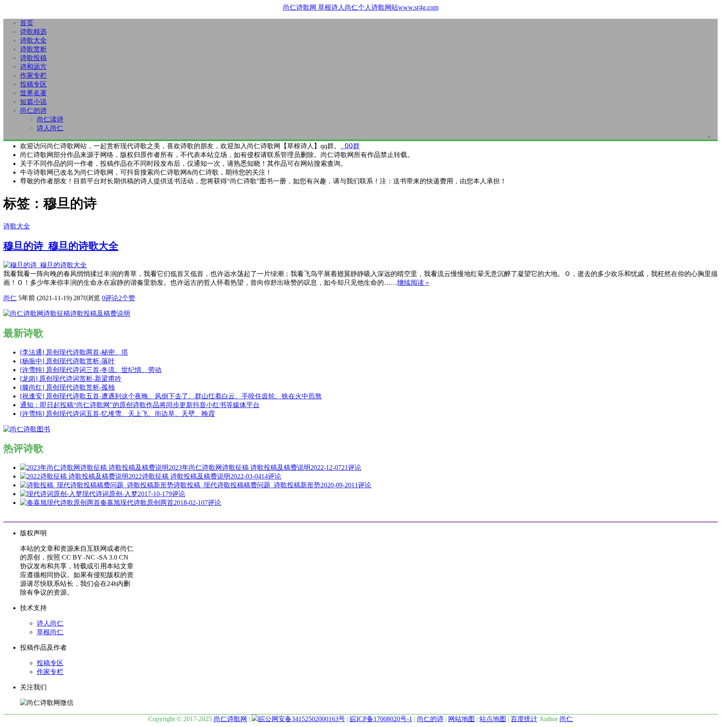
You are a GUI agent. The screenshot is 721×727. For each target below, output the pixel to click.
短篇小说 (33, 101)
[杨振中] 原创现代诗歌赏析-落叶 (67, 361)
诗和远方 (33, 66)
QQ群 (350, 146)
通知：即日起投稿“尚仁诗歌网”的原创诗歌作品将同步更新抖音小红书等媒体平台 (140, 404)
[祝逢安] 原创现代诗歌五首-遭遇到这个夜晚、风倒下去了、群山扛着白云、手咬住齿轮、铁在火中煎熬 (171, 396)
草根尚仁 (50, 632)
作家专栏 (33, 75)
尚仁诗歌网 (230, 718)
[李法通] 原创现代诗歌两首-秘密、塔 (74, 352)
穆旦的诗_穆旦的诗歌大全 (60, 246)
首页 (26, 22)
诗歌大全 (33, 40)
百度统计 (524, 718)
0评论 (110, 297)
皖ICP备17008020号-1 (381, 718)
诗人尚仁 (50, 128)
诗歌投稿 (33, 57)
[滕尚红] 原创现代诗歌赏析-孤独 (67, 387)
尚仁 (10, 297)
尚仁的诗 (33, 110)
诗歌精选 (33, 31)
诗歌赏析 (33, 49)
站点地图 (492, 718)
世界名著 (33, 92)
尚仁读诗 (50, 119)
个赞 (126, 297)
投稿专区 (33, 84)
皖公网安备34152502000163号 (301, 718)
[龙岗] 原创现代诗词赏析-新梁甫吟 (70, 378)
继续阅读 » (413, 282)
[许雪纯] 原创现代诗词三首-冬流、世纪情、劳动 (90, 369)
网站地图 (461, 718)
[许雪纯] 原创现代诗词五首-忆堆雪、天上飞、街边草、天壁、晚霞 (117, 413)
